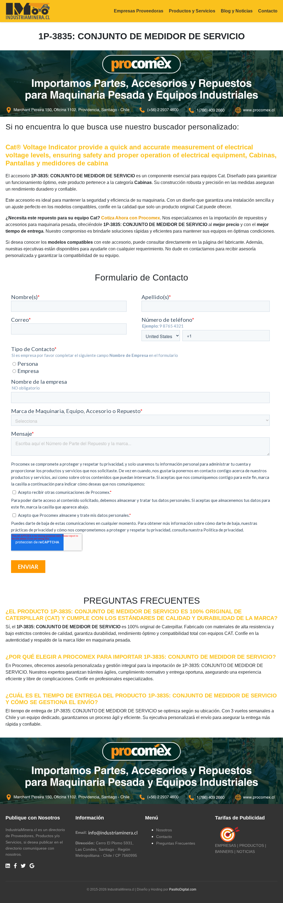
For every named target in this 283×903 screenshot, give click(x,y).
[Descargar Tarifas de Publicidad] (229, 834)
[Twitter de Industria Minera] (23, 866)
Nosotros (164, 830)
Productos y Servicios (192, 11)
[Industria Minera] (28, 10)
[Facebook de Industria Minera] (15, 866)
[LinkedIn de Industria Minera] (8, 866)
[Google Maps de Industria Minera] (32, 866)
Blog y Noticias (237, 11)
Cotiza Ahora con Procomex (130, 218)
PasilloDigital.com (182, 889)
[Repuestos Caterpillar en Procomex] (141, 771)
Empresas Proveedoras (138, 11)
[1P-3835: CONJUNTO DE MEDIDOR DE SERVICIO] (141, 83)
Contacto (267, 11)
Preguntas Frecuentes (175, 843)
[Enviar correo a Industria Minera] (113, 832)
